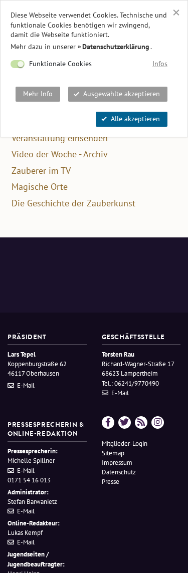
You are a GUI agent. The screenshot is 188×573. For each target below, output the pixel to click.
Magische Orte (40, 186)
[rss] (141, 422)
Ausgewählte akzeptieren (121, 93)
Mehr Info (38, 93)
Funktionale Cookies (60, 63)
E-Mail (26, 385)
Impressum (117, 462)
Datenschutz (119, 472)
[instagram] (157, 422)
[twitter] (124, 422)
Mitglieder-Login (124, 443)
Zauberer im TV (41, 170)
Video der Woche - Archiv (60, 154)
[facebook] (108, 422)
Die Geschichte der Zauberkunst (73, 203)
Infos (159, 63)
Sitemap (113, 453)
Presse (110, 481)
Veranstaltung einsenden (60, 138)
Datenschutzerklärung (115, 46)
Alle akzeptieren (135, 118)
